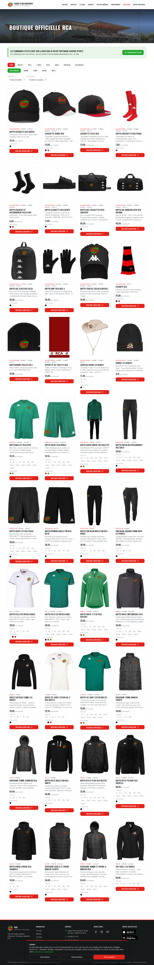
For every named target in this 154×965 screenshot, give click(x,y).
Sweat (57, 65)
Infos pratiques (139, 4)
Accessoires (79, 65)
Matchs (73, 4)
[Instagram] (101, 932)
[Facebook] (96, 932)
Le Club (82, 4)
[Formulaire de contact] (107, 932)
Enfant (44, 70)
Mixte (54, 70)
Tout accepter (109, 957)
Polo (29, 65)
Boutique (126, 4)
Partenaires (115, 4)
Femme (35, 70)
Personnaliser (76, 957)
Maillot (20, 65)
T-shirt (38, 65)
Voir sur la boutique (22, 151)
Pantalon (67, 65)
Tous (11, 65)
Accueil (65, 4)
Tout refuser (45, 957)
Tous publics (14, 70)
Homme (26, 70)
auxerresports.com (134, 52)
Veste (48, 65)
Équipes (91, 4)
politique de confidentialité (44, 952)
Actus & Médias (102, 4)
